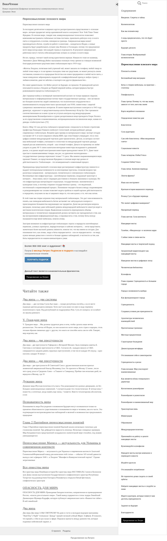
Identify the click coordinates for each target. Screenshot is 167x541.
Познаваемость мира (37, 402)
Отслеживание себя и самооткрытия (136, 355)
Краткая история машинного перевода (137, 189)
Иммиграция (126, 415)
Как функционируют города (133, 297)
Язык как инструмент (130, 182)
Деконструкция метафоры (132, 348)
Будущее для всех (128, 47)
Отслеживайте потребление (132, 469)
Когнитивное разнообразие (132, 388)
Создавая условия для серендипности (136, 311)
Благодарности (127, 512)
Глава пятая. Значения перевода (134, 168)
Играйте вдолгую (128, 462)
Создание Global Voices (131, 162)
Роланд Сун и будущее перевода (134, 196)
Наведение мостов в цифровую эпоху (136, 260)
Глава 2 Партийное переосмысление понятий (53, 422)
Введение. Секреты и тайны (133, 17)
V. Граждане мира (35, 320)
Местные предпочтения (131, 334)
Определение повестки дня (132, 118)
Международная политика (132, 429)
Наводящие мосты (128, 223)
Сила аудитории (128, 131)
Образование (126, 422)
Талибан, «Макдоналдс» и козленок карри (138, 230)
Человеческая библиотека (132, 267)
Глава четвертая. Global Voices (133, 155)
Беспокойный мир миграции (133, 78)
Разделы (67, 531)
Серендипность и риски (131, 362)
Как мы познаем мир (130, 31)
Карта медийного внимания (133, 111)
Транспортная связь (129, 409)
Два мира (29, 508)
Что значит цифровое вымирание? (135, 203)
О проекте (56, 531)
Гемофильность (127, 94)
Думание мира (32, 381)
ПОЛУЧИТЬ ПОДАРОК (37, 260)
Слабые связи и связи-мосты (133, 237)
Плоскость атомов (128, 71)
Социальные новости (130, 148)
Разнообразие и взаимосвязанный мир (137, 402)
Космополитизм (127, 24)
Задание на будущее (129, 505)
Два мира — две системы (40, 299)
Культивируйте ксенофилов (132, 446)
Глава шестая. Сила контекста (133, 216)
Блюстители (126, 125)
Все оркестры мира (36, 467)
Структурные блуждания (131, 341)
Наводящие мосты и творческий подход (138, 244)
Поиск (142, 3)
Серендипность (127, 304)
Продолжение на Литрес (133, 520)
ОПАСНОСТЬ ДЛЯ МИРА (40, 488)
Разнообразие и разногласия (133, 395)
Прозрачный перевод (130, 209)
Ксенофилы (126, 274)
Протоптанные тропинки (131, 328)
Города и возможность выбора (133, 290)
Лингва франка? (128, 175)
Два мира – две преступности (43, 340)
